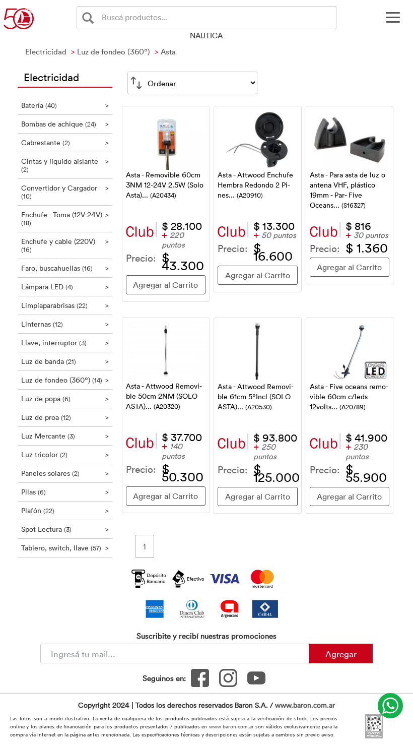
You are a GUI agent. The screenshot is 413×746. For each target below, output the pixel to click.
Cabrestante (65, 142)
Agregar (341, 653)
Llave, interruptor (65, 342)
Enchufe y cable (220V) (65, 245)
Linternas (65, 324)
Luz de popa (65, 398)
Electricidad (51, 77)
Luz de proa (65, 417)
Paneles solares (65, 473)
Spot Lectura (65, 529)
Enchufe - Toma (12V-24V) (65, 218)
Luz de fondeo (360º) (65, 380)
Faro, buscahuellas (65, 268)
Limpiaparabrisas (65, 305)
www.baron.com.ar (305, 705)
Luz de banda (65, 361)
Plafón (65, 510)
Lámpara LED (65, 286)
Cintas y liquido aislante (65, 165)
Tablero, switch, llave (65, 547)
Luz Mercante (65, 436)
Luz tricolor (65, 454)
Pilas (65, 491)
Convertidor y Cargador (65, 192)
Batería (65, 105)
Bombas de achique (65, 124)
